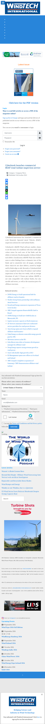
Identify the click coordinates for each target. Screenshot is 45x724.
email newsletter (27, 568)
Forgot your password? (12, 149)
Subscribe (5, 427)
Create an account (11, 154)
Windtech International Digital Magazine (25, 412)
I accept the (23, 423)
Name (4, 391)
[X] (23, 190)
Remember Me (10, 142)
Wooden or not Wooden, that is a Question (17, 488)
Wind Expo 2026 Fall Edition (12, 627)
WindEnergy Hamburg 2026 (12, 637)
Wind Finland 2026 (9, 643)
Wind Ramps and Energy (11, 484)
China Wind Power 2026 (10, 656)
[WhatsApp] (23, 193)
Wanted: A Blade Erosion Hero (13, 471)
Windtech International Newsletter (15, 409)
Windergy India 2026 (9, 650)
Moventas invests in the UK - (17, 339)
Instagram (12, 618)
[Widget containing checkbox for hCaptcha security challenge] (18, 417)
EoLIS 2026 (6, 670)
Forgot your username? (12, 151)
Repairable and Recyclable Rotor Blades (16, 481)
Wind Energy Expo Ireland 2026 (13, 663)
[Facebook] (23, 180)
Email (3, 399)
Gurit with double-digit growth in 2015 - (21, 353)
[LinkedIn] (23, 188)
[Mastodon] (23, 195)
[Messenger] (23, 198)
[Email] (23, 185)
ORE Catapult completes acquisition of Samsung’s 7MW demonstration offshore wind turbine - (23, 363)
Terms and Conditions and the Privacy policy (27, 423)
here (38, 717)
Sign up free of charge (10, 118)
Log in (22, 145)
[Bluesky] (23, 182)
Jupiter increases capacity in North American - (23, 321)
